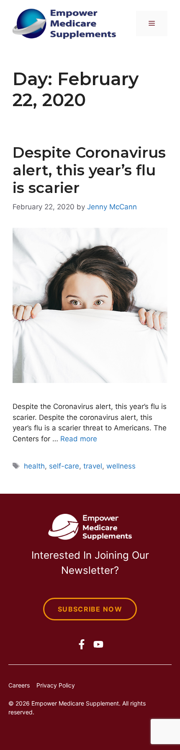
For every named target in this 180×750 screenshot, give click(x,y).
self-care (64, 466)
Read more (78, 439)
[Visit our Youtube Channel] (98, 644)
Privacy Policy (55, 685)
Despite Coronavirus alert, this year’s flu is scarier (89, 170)
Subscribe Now (90, 609)
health (34, 466)
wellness (121, 466)
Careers (19, 685)
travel (92, 466)
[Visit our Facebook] (81, 644)
